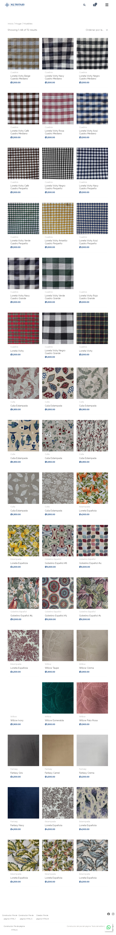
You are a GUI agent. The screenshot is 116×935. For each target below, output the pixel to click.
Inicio (10, 23)
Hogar (18, 23)
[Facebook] (108, 914)
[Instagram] (113, 914)
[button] (106, 5)
